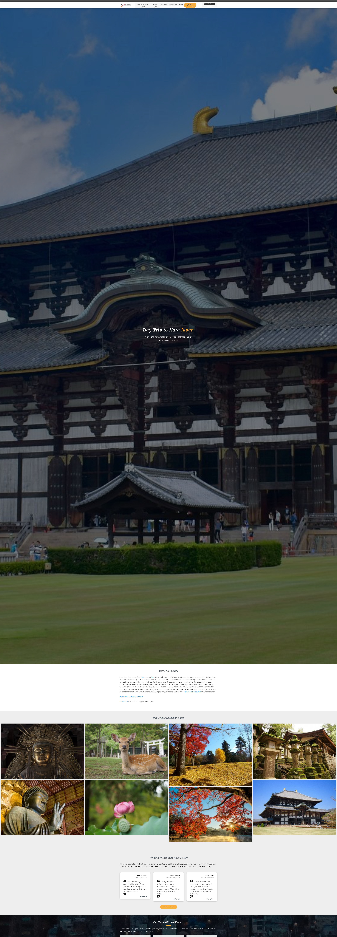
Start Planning (190, 5)
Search (209, 6)
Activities (163, 5)
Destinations (173, 5)
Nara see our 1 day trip (192, 692)
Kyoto (143, 677)
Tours (181, 5)
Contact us (124, 701)
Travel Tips (155, 6)
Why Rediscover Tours (142, 6)
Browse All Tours (168, 907)
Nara (153, 677)
